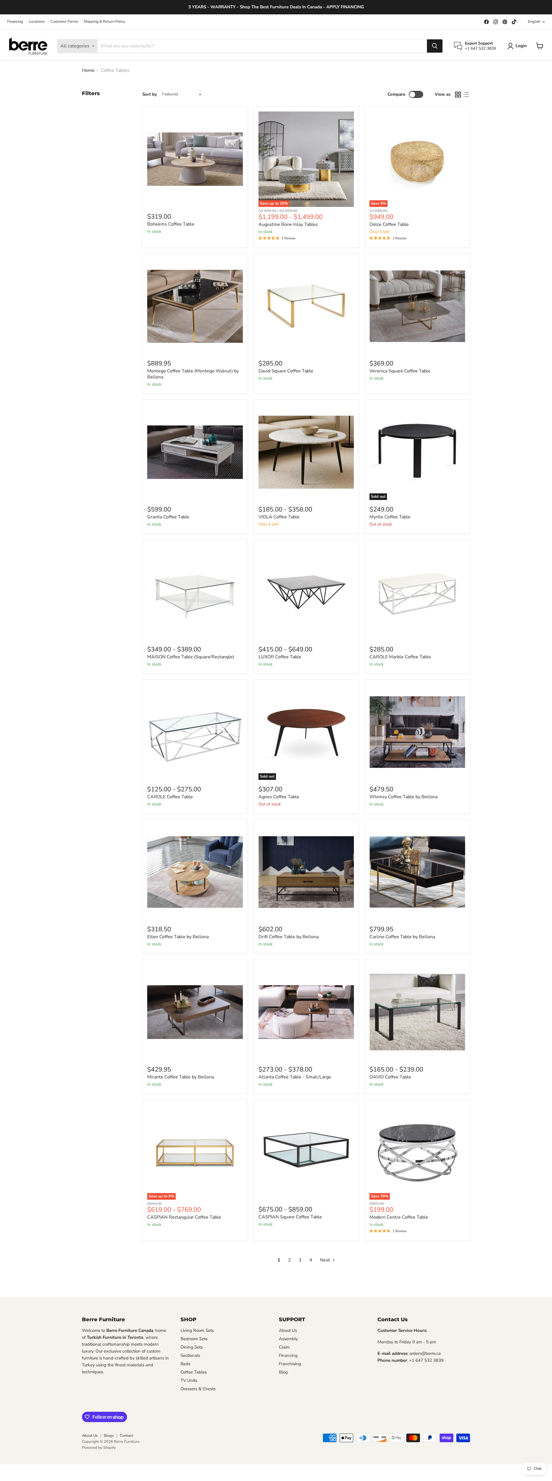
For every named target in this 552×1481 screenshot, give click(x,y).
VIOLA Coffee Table (279, 517)
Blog (283, 1372)
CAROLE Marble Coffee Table (400, 657)
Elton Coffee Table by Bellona (178, 937)
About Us (288, 1330)
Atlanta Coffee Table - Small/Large (294, 1077)
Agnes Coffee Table (278, 797)
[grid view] (458, 95)
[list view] (466, 95)
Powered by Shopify (99, 1447)
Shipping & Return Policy (104, 22)
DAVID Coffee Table (390, 1077)
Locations (37, 22)
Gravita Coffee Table (168, 517)
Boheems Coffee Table (170, 224)
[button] (518, 46)
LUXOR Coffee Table (279, 657)
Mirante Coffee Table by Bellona (180, 1077)
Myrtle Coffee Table (390, 517)
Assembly (288, 1339)
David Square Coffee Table (285, 371)
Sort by (149, 94)
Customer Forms (64, 22)
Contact (126, 1435)
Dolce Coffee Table (389, 224)
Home (88, 70)
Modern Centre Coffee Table (398, 1217)
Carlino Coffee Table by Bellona (402, 937)
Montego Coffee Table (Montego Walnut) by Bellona (193, 374)
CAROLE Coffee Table (170, 797)
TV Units (189, 1380)
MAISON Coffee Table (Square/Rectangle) (190, 657)
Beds (185, 1364)
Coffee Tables (194, 1372)
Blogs (109, 1435)
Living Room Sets (197, 1330)
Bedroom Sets (194, 1339)
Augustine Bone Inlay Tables (288, 224)
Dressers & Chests (198, 1389)
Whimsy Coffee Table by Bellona (403, 797)
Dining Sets (192, 1347)
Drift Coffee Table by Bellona (288, 937)
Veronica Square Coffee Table (399, 371)
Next (325, 1260)
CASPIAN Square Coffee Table (290, 1217)
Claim (284, 1347)
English (534, 21)
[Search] (434, 46)
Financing (15, 22)
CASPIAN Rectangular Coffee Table (184, 1217)
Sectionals (190, 1355)
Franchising (290, 1364)
